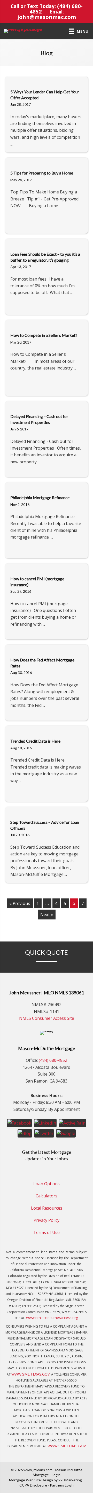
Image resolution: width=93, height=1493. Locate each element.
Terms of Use (46, 1232)
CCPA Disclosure (33, 1485)
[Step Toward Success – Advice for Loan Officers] (46, 810)
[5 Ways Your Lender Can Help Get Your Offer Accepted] (46, 80)
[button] (19, 1123)
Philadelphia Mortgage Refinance (39, 497)
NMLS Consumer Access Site (46, 1018)
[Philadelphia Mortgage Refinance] (46, 486)
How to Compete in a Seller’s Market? (43, 335)
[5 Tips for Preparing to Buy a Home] (46, 161)
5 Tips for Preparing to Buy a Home (41, 172)
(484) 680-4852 (53, 1060)
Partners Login (62, 1485)
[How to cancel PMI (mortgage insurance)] (46, 567)
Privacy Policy (46, 1220)
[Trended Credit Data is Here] (46, 729)
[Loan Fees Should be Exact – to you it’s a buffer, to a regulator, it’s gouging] (46, 242)
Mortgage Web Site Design (31, 1480)
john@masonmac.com (46, 16)
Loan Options (46, 1184)
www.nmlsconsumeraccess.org (52, 1317)
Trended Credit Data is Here (35, 740)
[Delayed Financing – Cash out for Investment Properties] (46, 405)
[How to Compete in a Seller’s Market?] (46, 323)
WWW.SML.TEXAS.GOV (30, 1374)
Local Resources (46, 1208)
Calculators (46, 1196)
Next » (46, 914)
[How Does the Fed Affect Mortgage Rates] (46, 648)
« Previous (19, 903)
